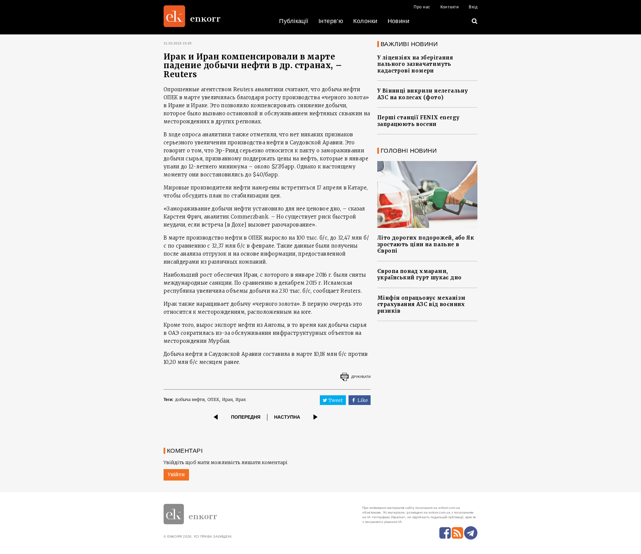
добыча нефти (190, 399)
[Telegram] (470, 533)
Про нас (422, 7)
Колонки (365, 21)
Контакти (449, 7)
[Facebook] (445, 533)
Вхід (473, 7)
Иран (227, 399)
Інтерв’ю (331, 21)
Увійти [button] (176, 474)
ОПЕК (213, 399)
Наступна (287, 417)
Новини (399, 21)
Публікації (293, 21)
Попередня (245, 417)
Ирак (240, 399)
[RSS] (457, 533)
